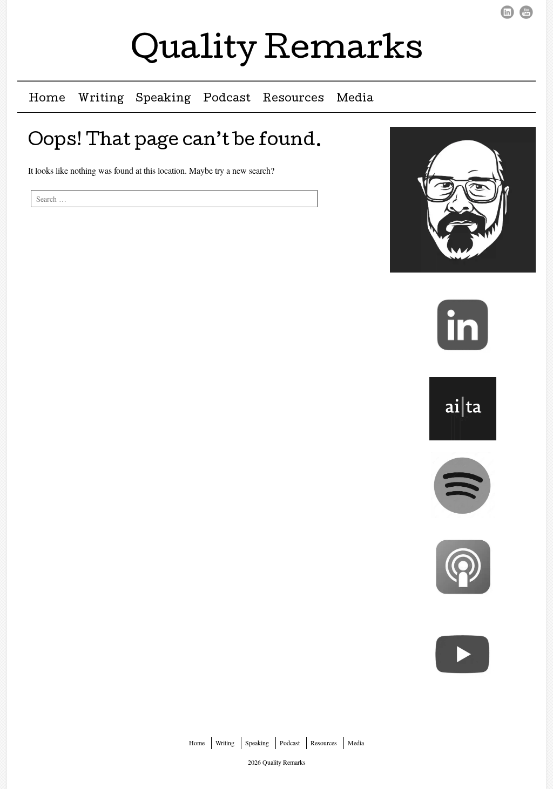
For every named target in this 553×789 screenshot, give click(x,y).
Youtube (526, 12)
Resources (293, 99)
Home (47, 99)
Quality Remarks (277, 51)
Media (354, 99)
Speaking (163, 99)
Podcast (227, 99)
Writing (101, 99)
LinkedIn (507, 12)
